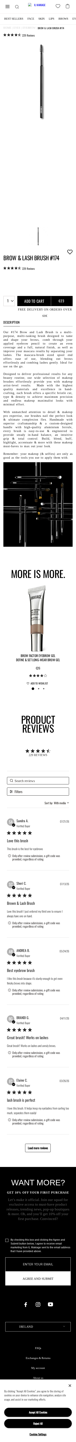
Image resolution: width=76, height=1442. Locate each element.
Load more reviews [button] (38, 1148)
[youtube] (50, 1304)
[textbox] (38, 1326)
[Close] (70, 1385)
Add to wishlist (70, 252)
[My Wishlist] (59, 6)
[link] (19, 35)
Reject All (38, 1423)
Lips (51, 18)
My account (38, 1368)
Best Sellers (13, 18)
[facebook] (25, 1304)
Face (30, 18)
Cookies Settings (38, 1434)
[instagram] (38, 1304)
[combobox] (9, 301)
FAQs (38, 1348)
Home (7, 28)
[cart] (68, 5)
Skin (41, 18)
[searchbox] (38, 780)
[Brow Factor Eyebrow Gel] (38, 617)
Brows (63, 18)
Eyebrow (29, 28)
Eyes (17, 28)
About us (38, 1378)
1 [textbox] (7, 300)
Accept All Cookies (38, 1412)
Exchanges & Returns (38, 1358)
